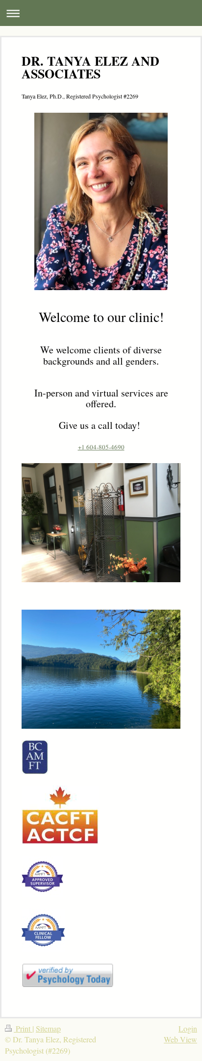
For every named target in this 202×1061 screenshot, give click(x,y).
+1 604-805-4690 (101, 447)
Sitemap (48, 1028)
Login (187, 1028)
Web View (180, 1039)
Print (23, 1028)
